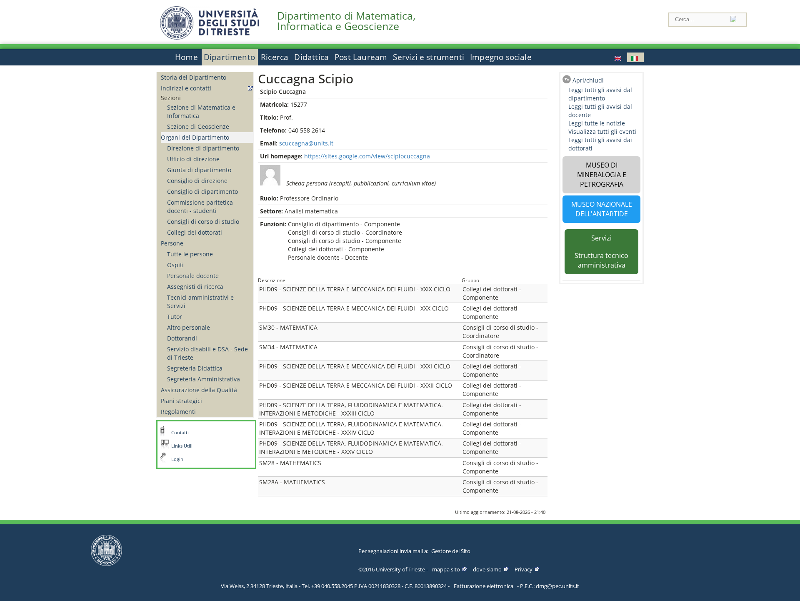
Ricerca (274, 57)
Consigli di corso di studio (203, 221)
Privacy (523, 569)
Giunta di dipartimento (199, 170)
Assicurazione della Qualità (199, 390)
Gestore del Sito (450, 551)
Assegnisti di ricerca (195, 286)
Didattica (311, 57)
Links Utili (181, 446)
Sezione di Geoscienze (198, 126)
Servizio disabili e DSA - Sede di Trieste (207, 353)
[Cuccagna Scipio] (618, 57)
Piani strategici (181, 401)
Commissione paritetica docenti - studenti (200, 206)
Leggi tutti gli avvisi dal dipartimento (600, 94)
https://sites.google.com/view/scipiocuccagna (367, 156)
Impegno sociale (501, 57)
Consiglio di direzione (197, 181)
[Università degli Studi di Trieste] (209, 37)
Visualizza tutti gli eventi (602, 131)
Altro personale (188, 327)
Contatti (180, 433)
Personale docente (193, 276)
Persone (172, 243)
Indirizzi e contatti (186, 88)
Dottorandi (182, 338)
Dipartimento (229, 57)
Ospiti (175, 265)
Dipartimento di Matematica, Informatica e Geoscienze (346, 20)
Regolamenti (178, 412)
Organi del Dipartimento (195, 137)
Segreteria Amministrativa (203, 379)
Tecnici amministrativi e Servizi (200, 301)
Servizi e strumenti (428, 57)
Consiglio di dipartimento (202, 191)
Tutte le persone (190, 254)
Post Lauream (361, 57)
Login (177, 459)
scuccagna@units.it (306, 143)
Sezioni (171, 98)
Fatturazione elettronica (483, 586)
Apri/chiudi (588, 80)
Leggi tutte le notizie (596, 123)
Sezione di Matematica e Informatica (201, 111)
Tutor (174, 317)
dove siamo (487, 569)
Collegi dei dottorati (194, 232)
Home (186, 57)
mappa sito (446, 569)
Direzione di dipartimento (203, 148)
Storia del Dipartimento (193, 77)
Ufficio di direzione (193, 159)
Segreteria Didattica (194, 368)
